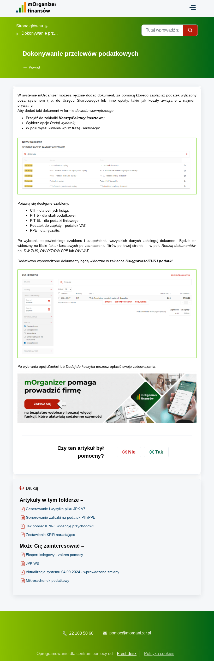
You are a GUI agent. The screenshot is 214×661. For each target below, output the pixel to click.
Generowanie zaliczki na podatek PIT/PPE (60, 517)
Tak (159, 452)
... (54, 26)
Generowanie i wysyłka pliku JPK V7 (55, 509)
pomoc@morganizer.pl (130, 633)
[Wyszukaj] (190, 30)
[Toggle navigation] (192, 7)
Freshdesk (126, 653)
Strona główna (29, 26)
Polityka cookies (159, 653)
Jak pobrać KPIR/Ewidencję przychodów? (60, 526)
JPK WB (32, 563)
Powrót (31, 67)
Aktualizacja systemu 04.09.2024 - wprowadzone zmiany (72, 572)
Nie (131, 452)
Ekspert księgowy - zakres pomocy (54, 555)
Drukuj (32, 488)
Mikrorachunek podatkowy (47, 580)
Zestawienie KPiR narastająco (50, 535)
